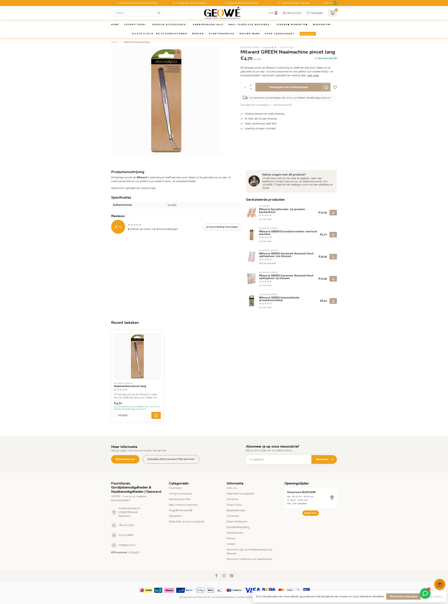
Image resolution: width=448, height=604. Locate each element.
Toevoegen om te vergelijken (255, 105)
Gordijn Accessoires (169, 24)
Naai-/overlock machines (249, 24)
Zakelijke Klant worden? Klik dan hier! (171, 459)
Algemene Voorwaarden (240, 493)
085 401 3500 (126, 525)
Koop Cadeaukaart (280, 34)
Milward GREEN (249, 47)
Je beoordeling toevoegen (222, 226)
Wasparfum (321, 24)
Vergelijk (123, 415)
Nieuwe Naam (250, 34)
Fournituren (134, 24)
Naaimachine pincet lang (137, 42)
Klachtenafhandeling (238, 527)
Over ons (232, 488)
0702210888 (125, 535)
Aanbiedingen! (307, 34)
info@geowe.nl (126, 545)
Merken (198, 34)
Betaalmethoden (236, 510)
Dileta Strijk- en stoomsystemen (159, 34)
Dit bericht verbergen (403, 596)
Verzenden (233, 516)
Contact (231, 544)
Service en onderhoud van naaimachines (249, 559)
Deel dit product (281, 105)
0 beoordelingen (286, 47)
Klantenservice (221, 34)
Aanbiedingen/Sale (208, 24)
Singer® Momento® (292, 24)
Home (115, 24)
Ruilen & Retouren (237, 521)
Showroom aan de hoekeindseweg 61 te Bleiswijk (249, 551)
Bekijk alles (310, 513)
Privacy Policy (234, 504)
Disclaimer (233, 499)
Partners (231, 538)
